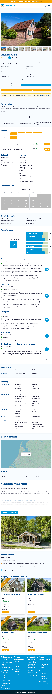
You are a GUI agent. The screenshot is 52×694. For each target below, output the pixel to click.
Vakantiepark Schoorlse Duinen (6, 666)
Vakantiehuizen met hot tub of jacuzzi (32, 673)
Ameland (17, 661)
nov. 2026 (29, 134)
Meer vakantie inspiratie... (18, 673)
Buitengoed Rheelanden (5, 671)
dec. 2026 (36, 134)
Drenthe (17, 663)
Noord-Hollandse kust (20, 668)
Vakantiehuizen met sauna (32, 676)
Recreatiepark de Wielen (6, 684)
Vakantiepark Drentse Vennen (7, 663)
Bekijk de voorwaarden (43, 95)
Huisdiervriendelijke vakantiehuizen (32, 663)
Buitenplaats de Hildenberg (5, 660)
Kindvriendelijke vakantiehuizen (31, 666)
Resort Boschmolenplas (6, 687)
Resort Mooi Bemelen (7, 682)
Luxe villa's (30, 669)
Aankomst (4, 74)
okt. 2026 (21, 134)
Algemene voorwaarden (20, 692)
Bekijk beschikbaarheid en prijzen (26, 90)
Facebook (41, 683)
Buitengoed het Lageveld (5, 674)
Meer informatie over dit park (9, 512)
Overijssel (17, 669)
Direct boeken (36, 85)
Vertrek (29, 74)
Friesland (17, 664)
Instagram (47, 683)
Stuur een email (44, 664)
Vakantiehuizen (8, 9)
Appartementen (31, 659)
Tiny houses (30, 670)
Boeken (47, 144)
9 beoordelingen (15, 57)
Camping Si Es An (6, 680)
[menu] (49, 5)
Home (2, 9)
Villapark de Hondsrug (7, 669)
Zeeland (17, 671)
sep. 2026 (13, 134)
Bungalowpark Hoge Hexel (7, 677)
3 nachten (21, 137)
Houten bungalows (32, 661)
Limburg (17, 666)
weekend (13, 137)
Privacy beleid (31, 692)
